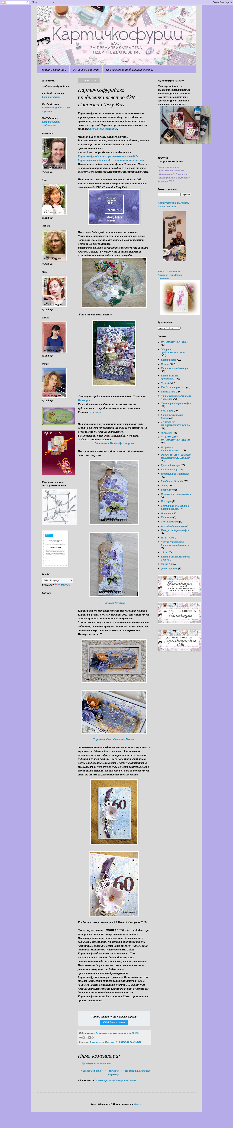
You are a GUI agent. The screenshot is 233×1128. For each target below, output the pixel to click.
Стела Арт (167, 564)
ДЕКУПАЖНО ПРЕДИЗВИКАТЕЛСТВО (175, 438)
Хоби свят (167, 517)
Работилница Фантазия (175, 473)
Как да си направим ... (173, 387)
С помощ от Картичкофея (176, 403)
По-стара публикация (137, 1070)
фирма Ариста (169, 568)
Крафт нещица (169, 469)
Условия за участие (86, 69)
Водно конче (168, 489)
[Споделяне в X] (86, 1037)
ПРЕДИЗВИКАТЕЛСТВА (128, 1042)
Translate (65, 584)
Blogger (137, 1104)
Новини (165, 364)
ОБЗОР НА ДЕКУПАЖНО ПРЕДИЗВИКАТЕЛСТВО (176, 456)
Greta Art (166, 383)
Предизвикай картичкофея (176, 494)
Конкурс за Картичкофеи (175, 530)
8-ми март (167, 410)
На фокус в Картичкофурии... (171, 449)
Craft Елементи (170, 521)
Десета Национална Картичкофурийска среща (175, 543)
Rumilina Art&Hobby (172, 481)
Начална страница (53, 69)
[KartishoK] (59, 524)
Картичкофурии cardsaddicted (51, 123)
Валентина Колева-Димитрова (114, 443)
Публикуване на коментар (96, 1063)
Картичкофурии (51, 97)
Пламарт (84, 400)
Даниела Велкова (114, 603)
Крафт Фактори (170, 465)
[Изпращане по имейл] (80, 1037)
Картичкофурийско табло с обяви (175, 558)
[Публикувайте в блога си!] (83, 1037)
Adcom (164, 552)
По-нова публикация (90, 1070)
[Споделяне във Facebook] (89, 1037)
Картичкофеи (97, 1042)
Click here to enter (114, 1022)
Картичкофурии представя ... (170, 377)
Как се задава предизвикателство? (130, 69)
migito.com (166, 432)
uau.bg (164, 485)
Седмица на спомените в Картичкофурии (175, 507)
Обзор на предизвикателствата (173, 350)
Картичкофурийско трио (175, 368)
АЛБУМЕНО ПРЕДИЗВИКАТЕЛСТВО (175, 424)
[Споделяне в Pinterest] (92, 1037)
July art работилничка (173, 526)
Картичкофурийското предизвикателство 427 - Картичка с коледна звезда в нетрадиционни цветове (111, 158)
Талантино (167, 513)
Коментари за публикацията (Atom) (115, 1080)
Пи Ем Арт (167, 537)
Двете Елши (168, 391)
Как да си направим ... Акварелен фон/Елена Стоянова (170, 275)
